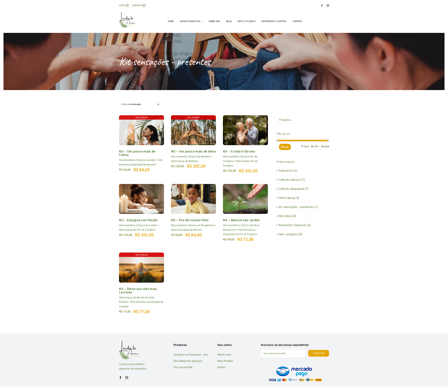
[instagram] (328, 5)
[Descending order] (158, 104)
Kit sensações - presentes (295, 207)
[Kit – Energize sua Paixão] (141, 187)
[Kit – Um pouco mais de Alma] (193, 118)
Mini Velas (285, 216)
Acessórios (285, 170)
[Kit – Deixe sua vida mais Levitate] (141, 255)
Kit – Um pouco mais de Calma (137, 153)
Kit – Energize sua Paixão (138, 220)
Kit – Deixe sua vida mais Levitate (138, 290)
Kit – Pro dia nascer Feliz (190, 220)
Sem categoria (288, 234)
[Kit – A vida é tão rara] (245, 118)
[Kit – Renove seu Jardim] (245, 187)
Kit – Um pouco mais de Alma (193, 151)
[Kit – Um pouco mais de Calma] (141, 118)
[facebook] (322, 5)
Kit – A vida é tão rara (239, 151)
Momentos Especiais (292, 225)
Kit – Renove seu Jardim (241, 220)
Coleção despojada (291, 189)
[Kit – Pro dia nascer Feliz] (193, 187)
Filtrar (285, 146)
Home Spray (286, 198)
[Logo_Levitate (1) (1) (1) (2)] (128, 13)
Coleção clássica (289, 180)
